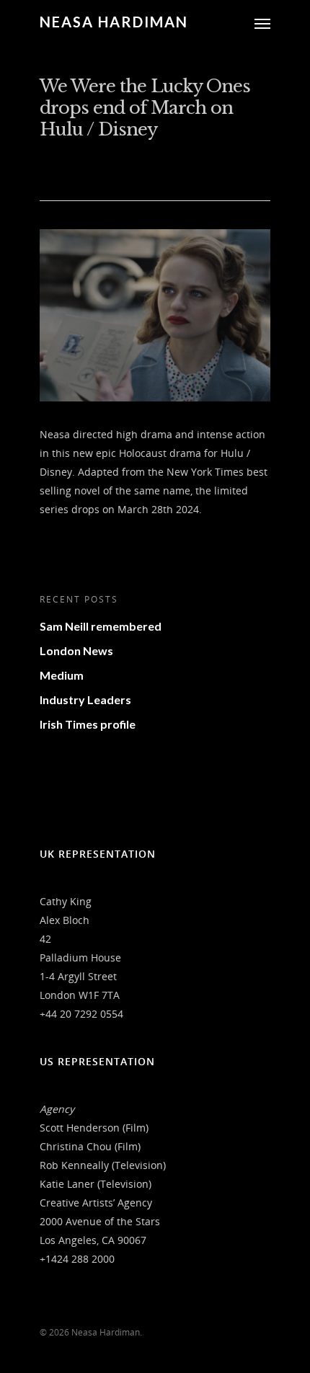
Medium (62, 675)
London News (76, 650)
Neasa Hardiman (114, 22)
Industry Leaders (85, 699)
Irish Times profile (88, 724)
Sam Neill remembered (100, 626)
